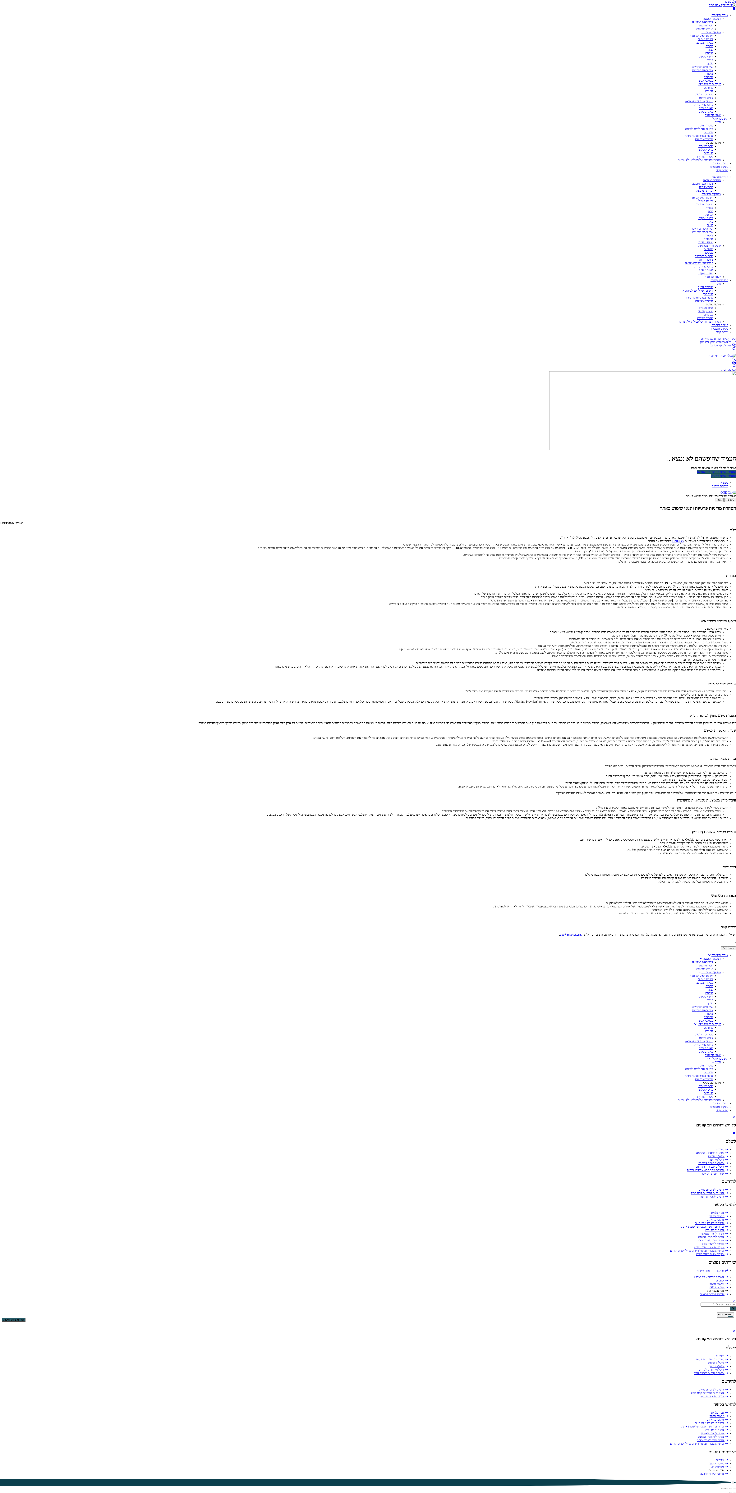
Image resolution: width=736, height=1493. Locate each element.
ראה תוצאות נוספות (13, 1319)
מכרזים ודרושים (704, 94)
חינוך (710, 63)
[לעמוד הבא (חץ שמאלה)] (730, 1492)
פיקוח (709, 60)
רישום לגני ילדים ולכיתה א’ (697, 128)
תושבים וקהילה (719, 118)
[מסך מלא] (730, 1488)
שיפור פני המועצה (702, 70)
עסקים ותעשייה (719, 166)
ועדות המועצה (704, 28)
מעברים (708, 153)
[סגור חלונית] (724, 948)
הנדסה (709, 53)
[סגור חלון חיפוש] (734, 1133)
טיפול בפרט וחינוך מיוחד (699, 135)
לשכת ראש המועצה (701, 35)
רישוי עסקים (705, 56)
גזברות (709, 46)
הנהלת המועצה (712, 18)
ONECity (678, 541)
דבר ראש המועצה (702, 22)
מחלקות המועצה (711, 32)
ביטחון (709, 73)
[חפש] (733, 1309)
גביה (710, 49)
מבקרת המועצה (704, 42)
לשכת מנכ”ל (705, 39)
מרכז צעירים (705, 146)
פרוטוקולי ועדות (703, 104)
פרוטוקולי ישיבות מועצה (699, 101)
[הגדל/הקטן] (734, 1488)
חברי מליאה (706, 25)
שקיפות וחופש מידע (709, 84)
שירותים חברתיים (702, 66)
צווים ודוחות (706, 97)
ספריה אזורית (705, 156)
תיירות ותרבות (719, 163)
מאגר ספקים (705, 111)
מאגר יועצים (706, 108)
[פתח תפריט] (734, 8)
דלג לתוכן (730, 1)
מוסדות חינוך (705, 125)
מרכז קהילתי (705, 149)
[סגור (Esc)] (722, 1488)
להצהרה (730, 499)
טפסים (709, 91)
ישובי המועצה (713, 115)
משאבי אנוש (705, 80)
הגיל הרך (708, 132)
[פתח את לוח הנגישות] (732, 1482)
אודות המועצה (719, 15)
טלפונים (708, 87)
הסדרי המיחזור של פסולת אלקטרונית (699, 160)
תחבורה (708, 77)
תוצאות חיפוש (725, 1314)
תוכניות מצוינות (704, 139)
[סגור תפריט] (734, 1116)
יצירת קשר (722, 170)
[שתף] (726, 1488)
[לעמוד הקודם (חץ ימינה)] (734, 1492)
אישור (719, 499)
